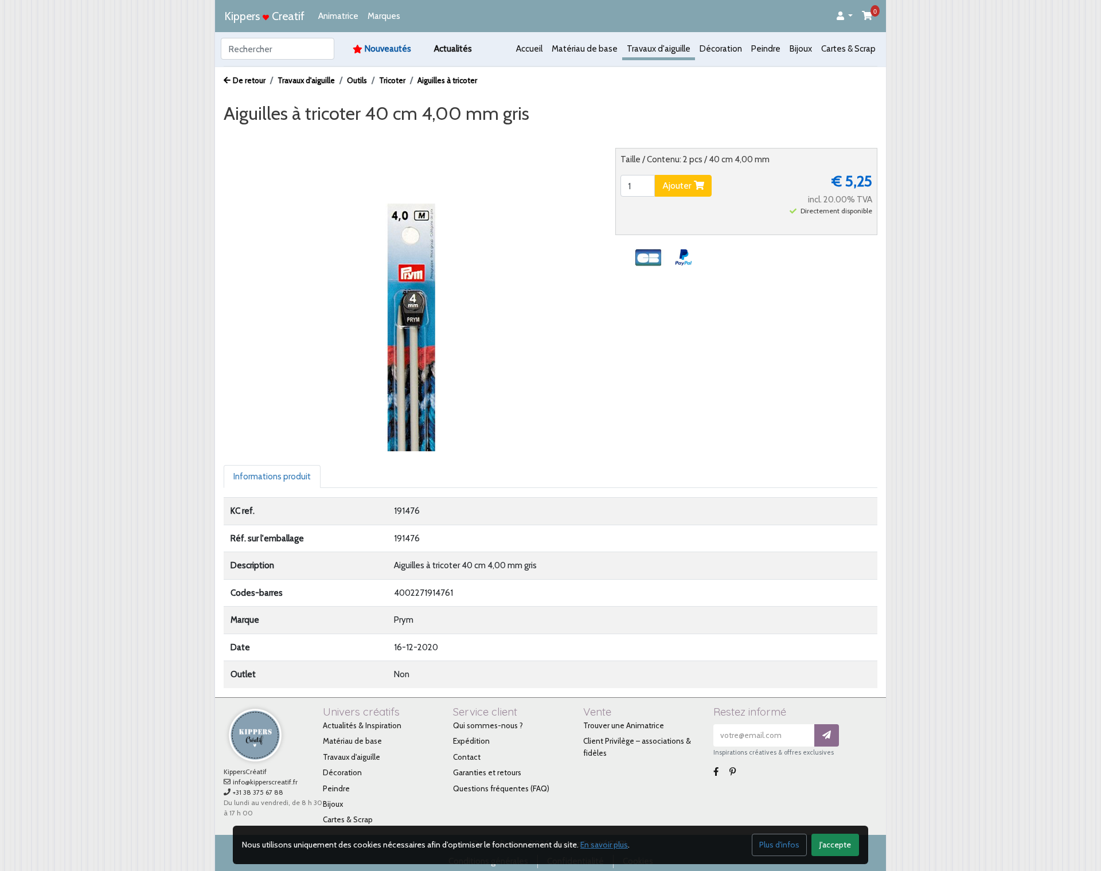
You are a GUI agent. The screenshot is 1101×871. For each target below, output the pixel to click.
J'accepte (835, 844)
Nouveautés (388, 49)
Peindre (765, 49)
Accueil (529, 49)
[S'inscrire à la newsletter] (826, 735)
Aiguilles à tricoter (447, 80)
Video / (311, 135)
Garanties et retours (487, 772)
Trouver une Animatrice (623, 725)
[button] (844, 16)
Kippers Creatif (264, 16)
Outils (357, 80)
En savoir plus (604, 844)
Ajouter (678, 185)
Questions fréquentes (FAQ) (501, 788)
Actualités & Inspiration (362, 725)
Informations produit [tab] (272, 476)
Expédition (471, 740)
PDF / (350, 135)
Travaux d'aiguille (658, 49)
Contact (467, 756)
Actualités (453, 49)
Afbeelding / (257, 135)
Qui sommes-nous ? (488, 725)
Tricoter (392, 80)
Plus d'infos (779, 844)
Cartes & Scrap (848, 49)
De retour (249, 80)
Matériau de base (585, 49)
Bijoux (801, 49)
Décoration (721, 49)
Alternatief (461, 135)
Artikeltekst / (401, 135)
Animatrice (338, 16)
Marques (384, 16)
